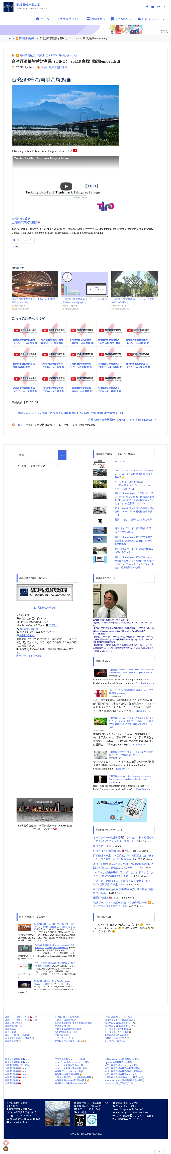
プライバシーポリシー (127, 1106)
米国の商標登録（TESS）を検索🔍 (121, 1065)
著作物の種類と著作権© (116, 1035)
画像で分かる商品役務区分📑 (19, 1038)
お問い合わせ (27, 635)
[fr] (158, 6)
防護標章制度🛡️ (63, 1026)
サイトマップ (122, 462)
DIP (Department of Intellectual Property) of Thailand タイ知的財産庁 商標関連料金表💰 (134, 474)
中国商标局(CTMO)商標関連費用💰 (72, 1080)
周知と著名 (10, 1032)
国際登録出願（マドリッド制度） (71, 1059)
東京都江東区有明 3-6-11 (21, 1109)
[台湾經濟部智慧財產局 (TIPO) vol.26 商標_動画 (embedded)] (35, 284)
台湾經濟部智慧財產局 (25, 222)
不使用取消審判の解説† (66, 1020)
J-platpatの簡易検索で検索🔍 (119, 1062)
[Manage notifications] (6, 1142)
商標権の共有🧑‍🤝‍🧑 (13, 1041)
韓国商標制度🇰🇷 (13, 1080)
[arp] (164, 6)
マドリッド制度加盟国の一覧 (69, 1065)
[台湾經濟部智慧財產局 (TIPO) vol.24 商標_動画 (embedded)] (134, 284)
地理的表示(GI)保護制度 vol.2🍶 (120, 1026)
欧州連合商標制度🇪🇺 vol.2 (17, 1062)
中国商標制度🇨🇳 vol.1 (15, 1074)
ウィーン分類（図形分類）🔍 (119, 1083)
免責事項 (120, 1103)
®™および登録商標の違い (67, 1017)
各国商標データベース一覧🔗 (69, 1071)
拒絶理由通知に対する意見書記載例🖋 (73, 1023)
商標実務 (98, 845)
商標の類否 (10, 1029)
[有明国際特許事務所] (45, 592)
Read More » (147, 683)
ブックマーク (24, 240)
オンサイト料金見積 (29, 656)
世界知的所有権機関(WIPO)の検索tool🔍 (124, 1077)
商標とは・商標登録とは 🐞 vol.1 (112, 850)
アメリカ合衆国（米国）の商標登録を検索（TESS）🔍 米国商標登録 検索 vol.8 (134, 511)
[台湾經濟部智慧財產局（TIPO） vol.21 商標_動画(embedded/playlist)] (84, 284)
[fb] (147, 6)
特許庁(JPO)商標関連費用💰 (68, 1074)
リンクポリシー (136, 1103)
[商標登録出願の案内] (9, 6)
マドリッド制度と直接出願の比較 (71, 1068)
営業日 (53, 625)
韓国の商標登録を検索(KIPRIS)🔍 (121, 1074)
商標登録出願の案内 (29, 5)
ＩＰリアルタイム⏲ (64, 1038)
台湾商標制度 (20, 218)
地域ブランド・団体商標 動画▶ (120, 1020)
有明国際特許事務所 (45, 607)
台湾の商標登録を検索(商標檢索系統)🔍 (124, 1071)
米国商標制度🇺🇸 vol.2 (15, 1071)
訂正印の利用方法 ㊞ (115, 1041)
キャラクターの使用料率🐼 (118, 1029)
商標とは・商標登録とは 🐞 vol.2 (21, 1020)
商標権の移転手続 (14, 1026)
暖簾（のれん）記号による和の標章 (133, 519)
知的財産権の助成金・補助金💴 (70, 1041)
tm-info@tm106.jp (18, 1122)
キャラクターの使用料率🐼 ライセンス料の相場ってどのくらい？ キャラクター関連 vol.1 (134, 485)
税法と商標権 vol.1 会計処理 (118, 1017)
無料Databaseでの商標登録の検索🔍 (122, 1059)
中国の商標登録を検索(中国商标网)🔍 (123, 1068)
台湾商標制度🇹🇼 (13, 1083)
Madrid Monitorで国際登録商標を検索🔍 (124, 1080)
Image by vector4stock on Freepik (133, 1112)
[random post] (24, 927)
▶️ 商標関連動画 (25, 38)
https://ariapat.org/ (29, 628)
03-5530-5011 (16, 1119)
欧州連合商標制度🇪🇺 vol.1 (17, 1059)
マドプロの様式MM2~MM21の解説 (72, 1062)
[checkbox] (5, 1148)
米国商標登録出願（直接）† (18, 1065)
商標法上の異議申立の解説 (68, 1029)
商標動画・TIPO (47, 55)
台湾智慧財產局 (58, 67)
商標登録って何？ (14, 1023)
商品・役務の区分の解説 (17, 1035)
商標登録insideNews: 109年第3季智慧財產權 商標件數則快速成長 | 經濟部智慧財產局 (133, 540)
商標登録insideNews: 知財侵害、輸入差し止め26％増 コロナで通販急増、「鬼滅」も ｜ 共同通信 (54, 927)
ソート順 (22, 466)
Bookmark (119, 1119)
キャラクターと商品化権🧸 (118, 1032)
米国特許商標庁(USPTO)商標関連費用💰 (74, 1077)
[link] (163, 19)
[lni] (153, 6)
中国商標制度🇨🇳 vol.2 (15, 1077)
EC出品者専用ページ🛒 (66, 1032)
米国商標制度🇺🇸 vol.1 (15, 1068)
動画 (44, 67)
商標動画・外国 (68, 55)
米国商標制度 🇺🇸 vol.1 (105, 897)
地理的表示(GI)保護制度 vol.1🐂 (120, 1023)
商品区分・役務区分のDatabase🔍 (71, 1083)
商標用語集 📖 (62, 1035)
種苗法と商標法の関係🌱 (117, 1038)
